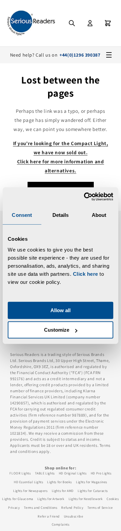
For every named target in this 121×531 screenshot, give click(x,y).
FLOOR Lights (20, 473)
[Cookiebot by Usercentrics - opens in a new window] (85, 196)
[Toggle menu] (109, 54)
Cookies (113, 499)
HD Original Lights (73, 473)
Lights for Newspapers (30, 491)
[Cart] (108, 23)
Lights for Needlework (86, 499)
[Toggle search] (72, 23)
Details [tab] (60, 215)
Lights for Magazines (91, 482)
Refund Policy (72, 507)
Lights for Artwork (51, 499)
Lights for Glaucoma (17, 499)
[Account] (90, 23)
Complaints (61, 524)
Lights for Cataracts (93, 491)
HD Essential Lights (28, 482)
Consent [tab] (22, 215)
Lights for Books (59, 482)
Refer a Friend (48, 516)
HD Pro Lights (101, 473)
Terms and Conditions (40, 507)
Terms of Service (100, 507)
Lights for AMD (63, 491)
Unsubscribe (73, 516)
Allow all (60, 310)
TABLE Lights (45, 473)
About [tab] (99, 215)
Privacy (14, 507)
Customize (56, 330)
